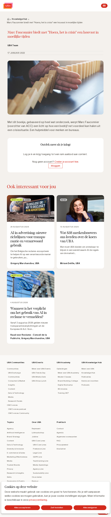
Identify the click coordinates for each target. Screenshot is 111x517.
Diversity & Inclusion (15, 449)
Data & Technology (16, 393)
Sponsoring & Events (15, 481)
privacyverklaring (38, 500)
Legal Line (37, 453)
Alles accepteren (22, 507)
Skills (9, 477)
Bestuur (35, 481)
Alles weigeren (90, 507)
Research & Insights (15, 473)
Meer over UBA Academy (68, 373)
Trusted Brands (13, 465)
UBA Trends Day (38, 373)
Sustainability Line (40, 473)
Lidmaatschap (38, 433)
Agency (10, 428)
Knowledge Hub (19, 19)
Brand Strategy (13, 437)
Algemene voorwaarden (67, 437)
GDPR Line (37, 457)
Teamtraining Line (40, 461)
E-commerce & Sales (16, 453)
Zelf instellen (57, 507)
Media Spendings (40, 465)
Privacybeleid (62, 445)
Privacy (10, 469)
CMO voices (12, 405)
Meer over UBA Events (41, 369)
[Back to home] (8, 6)
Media (11, 397)
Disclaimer (61, 449)
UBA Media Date (39, 377)
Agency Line (38, 469)
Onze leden (37, 477)
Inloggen (55, 165)
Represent (36, 428)
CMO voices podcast (17, 409)
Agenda (60, 433)
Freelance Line (39, 449)
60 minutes (62, 389)
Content (11, 389)
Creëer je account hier (66, 161)
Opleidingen (62, 369)
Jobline (35, 437)
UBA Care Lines (38, 441)
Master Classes (64, 377)
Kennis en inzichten (90, 381)
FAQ (58, 441)
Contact (60, 428)
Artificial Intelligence (15, 433)
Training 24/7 (63, 393)
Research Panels (15, 401)
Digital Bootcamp (65, 385)
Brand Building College (68, 381)
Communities (12, 369)
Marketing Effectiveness (17, 457)
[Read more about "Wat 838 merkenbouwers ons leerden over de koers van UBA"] (80, 232)
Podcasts (85, 385)
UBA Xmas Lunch (39, 381)
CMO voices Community (18, 413)
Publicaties (86, 377)
